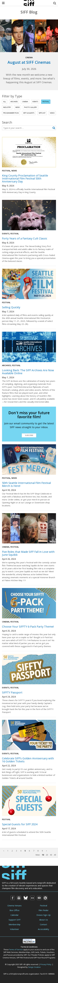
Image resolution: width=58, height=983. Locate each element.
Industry (7, 107)
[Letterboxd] (45, 898)
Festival (45, 101)
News (17, 107)
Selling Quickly (11, 307)
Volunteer (14, 929)
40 (51, 854)
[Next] (46, 850)
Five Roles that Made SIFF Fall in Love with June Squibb (28, 553)
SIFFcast (42, 113)
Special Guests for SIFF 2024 (19, 824)
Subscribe (29, 435)
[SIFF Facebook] (13, 898)
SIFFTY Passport (12, 692)
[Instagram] (19, 898)
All (4, 101)
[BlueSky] (25, 898)
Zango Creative (34, 967)
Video (52, 113)
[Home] (14, 872)
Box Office (14, 910)
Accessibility (43, 929)
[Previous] (3, 850)
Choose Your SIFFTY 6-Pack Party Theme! (28, 626)
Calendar (15, 915)
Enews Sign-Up (44, 915)
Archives (14, 101)
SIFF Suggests (28, 113)
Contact (43, 924)
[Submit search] (54, 128)
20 (47, 854)
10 (43, 854)
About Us (43, 919)
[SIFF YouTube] (39, 898)
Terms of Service (16, 949)
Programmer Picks (11, 113)
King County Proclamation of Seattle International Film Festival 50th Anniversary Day (25, 178)
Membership (14, 924)
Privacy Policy (45, 964)
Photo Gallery (30, 107)
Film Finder (44, 910)
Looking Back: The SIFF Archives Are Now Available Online (28, 371)
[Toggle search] (54, 3)
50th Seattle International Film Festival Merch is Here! (26, 484)
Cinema (25, 101)
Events (35, 101)
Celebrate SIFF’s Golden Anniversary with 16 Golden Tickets (28, 760)
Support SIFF (15, 919)
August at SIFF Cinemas (29, 62)
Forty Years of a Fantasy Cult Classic (24, 238)
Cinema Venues (14, 905)
